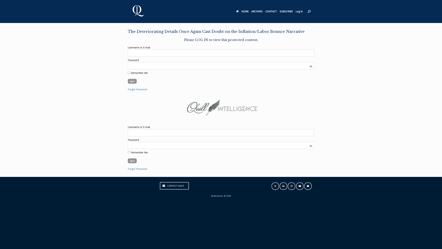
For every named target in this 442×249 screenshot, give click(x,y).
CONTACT (271, 11)
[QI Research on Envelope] (308, 186)
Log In (299, 11)
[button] (309, 11)
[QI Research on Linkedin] (283, 186)
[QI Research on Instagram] (291, 186)
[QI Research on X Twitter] (275, 186)
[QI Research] (138, 11)
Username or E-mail (139, 47)
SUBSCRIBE (286, 11)
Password (133, 60)
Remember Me (139, 73)
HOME (245, 11)
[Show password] (310, 65)
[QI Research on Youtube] (300, 186)
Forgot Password (137, 89)
